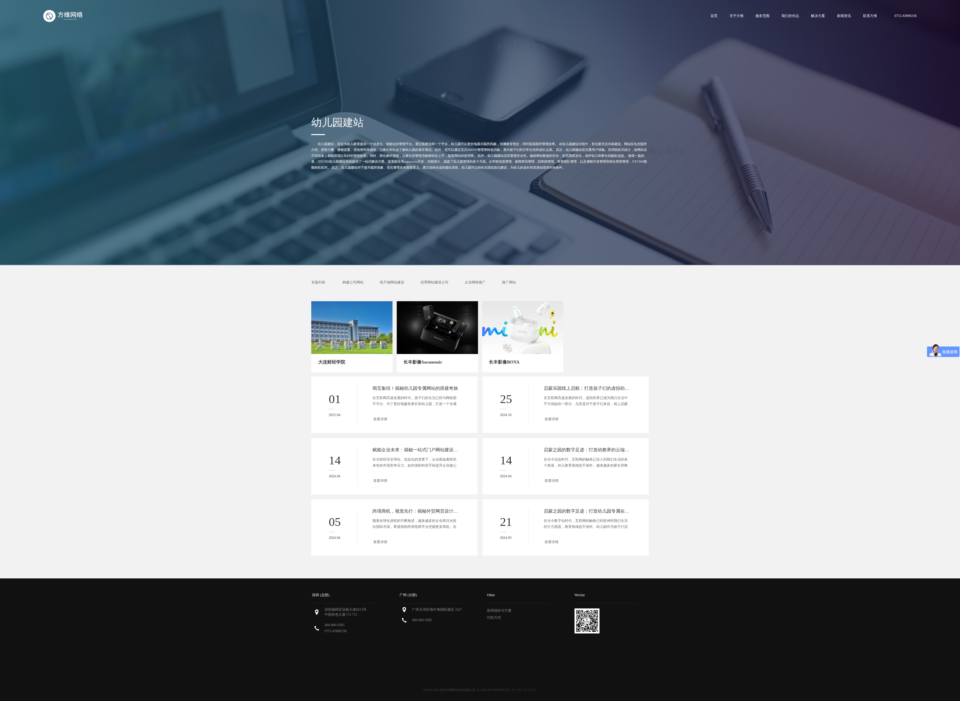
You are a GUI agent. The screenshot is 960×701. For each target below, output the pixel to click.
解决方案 (818, 16)
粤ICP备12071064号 (524, 690)
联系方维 (870, 16)
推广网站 (509, 282)
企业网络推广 (475, 282)
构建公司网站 (353, 282)
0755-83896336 (335, 631)
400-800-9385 (334, 625)
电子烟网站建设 (392, 282)
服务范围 (763, 16)
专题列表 (318, 282)
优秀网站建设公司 (434, 282)
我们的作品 (790, 16)
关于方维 (737, 16)
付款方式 (494, 617)
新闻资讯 (844, 16)
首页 (714, 16)
